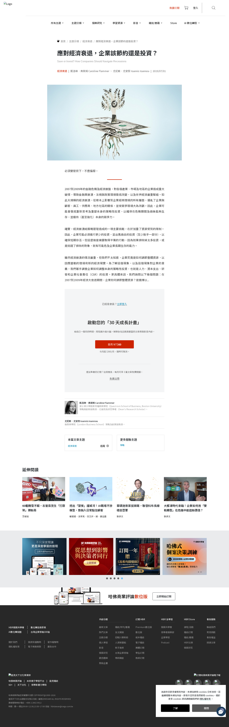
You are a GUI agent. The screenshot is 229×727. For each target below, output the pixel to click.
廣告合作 (52, 646)
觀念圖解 (103, 657)
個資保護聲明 (34, 642)
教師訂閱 (140, 657)
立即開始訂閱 (163, 596)
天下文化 (21, 684)
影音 (101, 647)
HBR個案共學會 (16, 627)
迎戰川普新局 (121, 637)
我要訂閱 (174, 8)
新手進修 (119, 647)
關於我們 (13, 642)
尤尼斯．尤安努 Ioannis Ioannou (131, 71)
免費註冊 (114, 378)
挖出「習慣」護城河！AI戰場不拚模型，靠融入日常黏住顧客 (90, 508)
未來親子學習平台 (35, 680)
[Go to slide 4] (118, 578)
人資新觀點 (120, 642)
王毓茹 (25, 516)
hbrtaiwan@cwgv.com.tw (62, 706)
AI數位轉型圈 (15, 631)
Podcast (165, 642)
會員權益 (211, 637)
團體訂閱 (140, 647)
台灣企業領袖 (121, 652)
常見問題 (211, 632)
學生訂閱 (140, 652)
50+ (10, 684)
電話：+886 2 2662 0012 (30, 702)
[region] (114, 556)
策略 (122, 445)
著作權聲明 (53, 642)
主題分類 (103, 637)
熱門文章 (103, 632)
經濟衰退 (62, 71)
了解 (175, 708)
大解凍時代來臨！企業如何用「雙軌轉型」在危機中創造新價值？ (185, 508)
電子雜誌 (140, 642)
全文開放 (119, 632)
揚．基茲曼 (101, 516)
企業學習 (165, 637)
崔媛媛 (72, 516)
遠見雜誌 (53, 680)
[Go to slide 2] (111, 578)
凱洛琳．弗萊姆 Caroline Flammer (89, 71)
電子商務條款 (34, 646)
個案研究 (103, 652)
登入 (195, 8)
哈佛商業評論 (15, 680)
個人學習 (103, 642)
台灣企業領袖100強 (40, 631)
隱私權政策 (14, 646)
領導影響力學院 (39, 684)
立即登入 (122, 304)
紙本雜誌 (140, 637)
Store (173, 23)
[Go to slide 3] (114, 578)
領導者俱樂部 (167, 632)
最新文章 (103, 627)
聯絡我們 (211, 627)
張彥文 (120, 516)
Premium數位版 (144, 627)
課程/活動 (188, 627)
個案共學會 (166, 627)
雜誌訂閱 (188, 632)
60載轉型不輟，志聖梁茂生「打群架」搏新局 (43, 508)
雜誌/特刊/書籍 (122, 627)
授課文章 (211, 642)
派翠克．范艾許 (85, 516)
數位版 (139, 632)
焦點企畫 (103, 663)
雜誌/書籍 (188, 637)
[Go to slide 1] (107, 578)
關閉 (206, 708)
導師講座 (119, 657)
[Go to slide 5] (122, 578)
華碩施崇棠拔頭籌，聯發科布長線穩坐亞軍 (138, 508)
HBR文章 (188, 642)
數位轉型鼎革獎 (38, 627)
